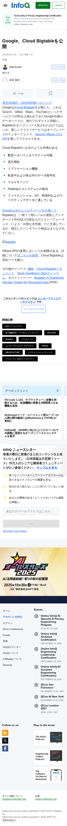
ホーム (6, 610)
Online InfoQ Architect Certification (49, 636)
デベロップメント (16, 390)
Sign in (58, 5)
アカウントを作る (12, 616)
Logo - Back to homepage (21, 4)
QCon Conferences (13, 629)
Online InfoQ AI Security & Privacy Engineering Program (52, 620)
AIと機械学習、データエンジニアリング (22, 333)
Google (9, 339)
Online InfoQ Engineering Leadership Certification (49, 653)
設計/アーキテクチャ (14, 326)
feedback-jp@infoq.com (14, 799)
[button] (31, 524)
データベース (27, 339)
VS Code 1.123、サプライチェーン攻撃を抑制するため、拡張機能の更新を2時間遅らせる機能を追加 (31, 402)
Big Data (51, 333)
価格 (31, 268)
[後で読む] (50, 93)
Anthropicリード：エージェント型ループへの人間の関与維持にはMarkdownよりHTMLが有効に (31, 417)
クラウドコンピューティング (40, 352)
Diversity (7, 665)
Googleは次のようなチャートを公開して (29, 210)
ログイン (8, 623)
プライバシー (9, 820)
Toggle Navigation (5, 5)
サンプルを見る (46, 467)
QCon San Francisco (47, 686)
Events (6, 635)
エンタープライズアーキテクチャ (19, 346)
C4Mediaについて (12, 659)
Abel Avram (15, 67)
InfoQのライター (12, 647)
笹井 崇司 (14, 80)
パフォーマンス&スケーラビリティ (20, 359)
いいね (20, 93)
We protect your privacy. (15, 531)
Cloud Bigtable (25, 107)
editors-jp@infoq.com (46, 799)
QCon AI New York (52, 696)
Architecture (12, 352)
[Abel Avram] (5, 67)
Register (43, 5)
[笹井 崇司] (5, 80)
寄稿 (5, 641)
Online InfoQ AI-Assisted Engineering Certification (51, 671)
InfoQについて (10, 653)
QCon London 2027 (50, 707)
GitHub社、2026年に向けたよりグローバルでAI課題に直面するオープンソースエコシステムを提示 (31, 433)
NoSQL (45, 346)
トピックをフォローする (33, 309)
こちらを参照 (29, 255)
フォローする (58, 67)
